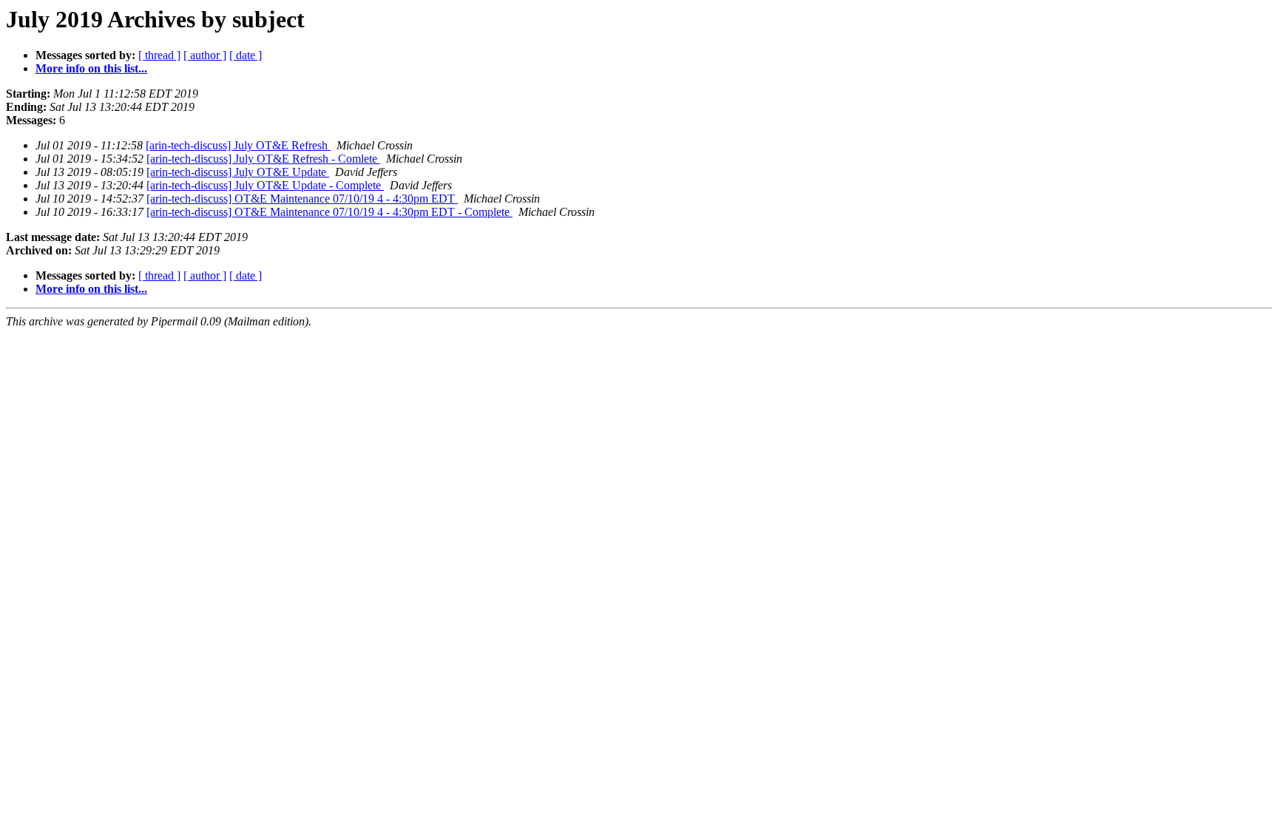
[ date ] (245, 55)
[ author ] (204, 55)
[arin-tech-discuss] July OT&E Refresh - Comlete (263, 158)
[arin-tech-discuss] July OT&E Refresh (238, 145)
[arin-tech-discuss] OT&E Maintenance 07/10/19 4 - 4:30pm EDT (302, 198)
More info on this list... (91, 68)
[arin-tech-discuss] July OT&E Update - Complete (265, 185)
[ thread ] (159, 55)
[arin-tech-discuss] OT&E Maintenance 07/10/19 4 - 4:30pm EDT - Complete (329, 212)
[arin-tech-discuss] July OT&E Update (237, 172)
